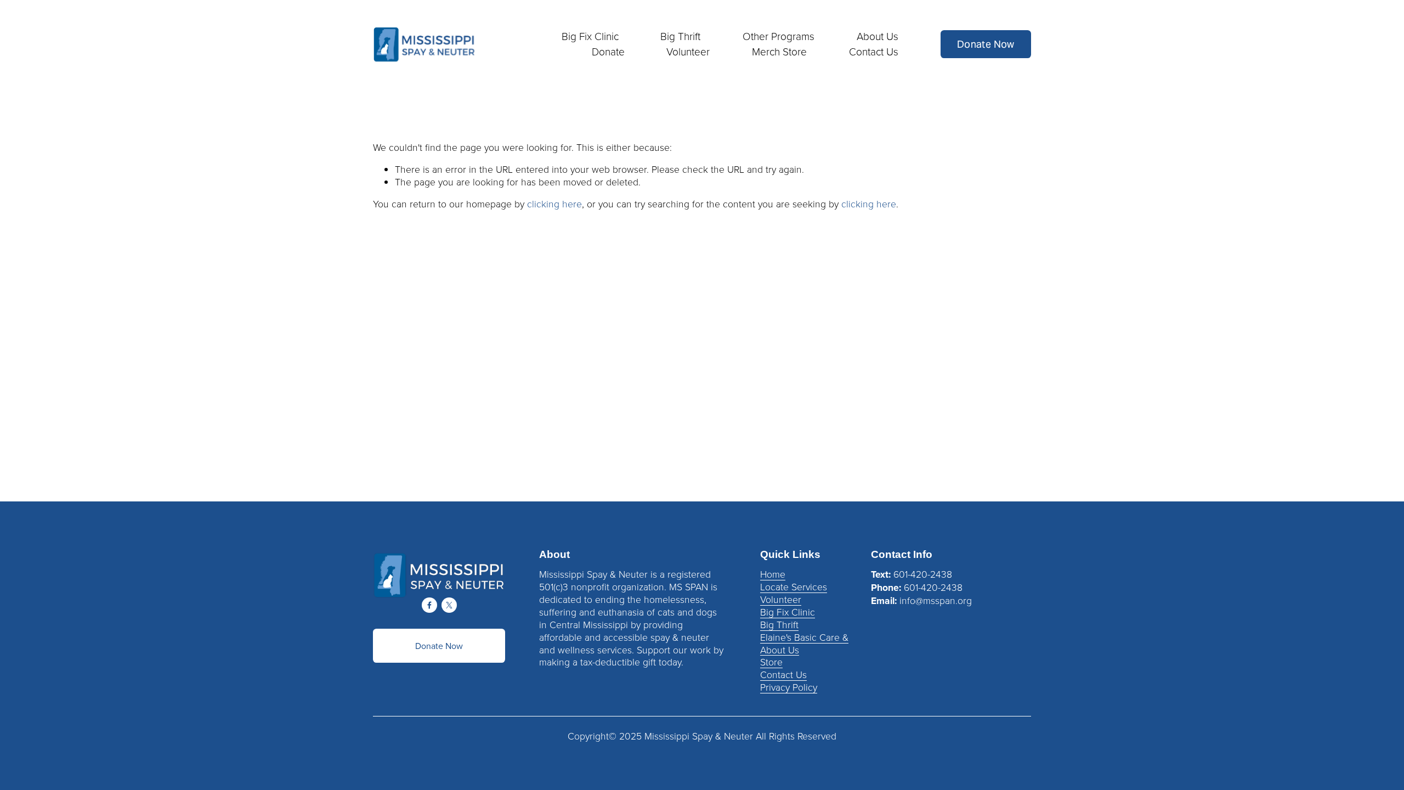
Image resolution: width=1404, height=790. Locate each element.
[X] (449, 605)
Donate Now (986, 44)
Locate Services (793, 586)
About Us (779, 650)
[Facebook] (429, 605)
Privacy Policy (788, 687)
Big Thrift (779, 624)
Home (772, 574)
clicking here (554, 203)
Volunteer (780, 599)
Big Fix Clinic (787, 612)
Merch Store (779, 51)
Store (771, 662)
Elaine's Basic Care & (804, 637)
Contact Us (873, 51)
